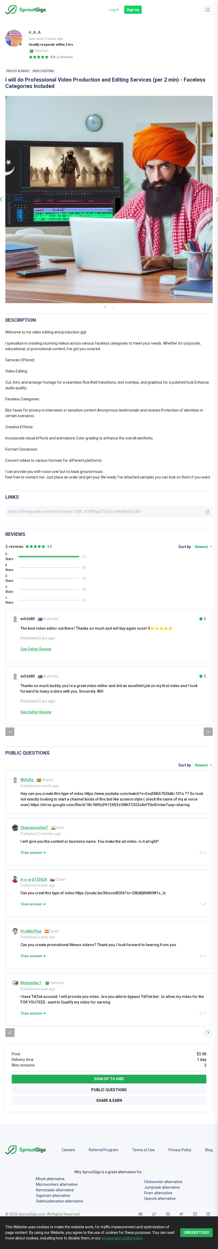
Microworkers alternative (57, 1184)
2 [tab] (113, 307)
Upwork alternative (160, 1198)
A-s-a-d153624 (33, 879)
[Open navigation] (208, 9)
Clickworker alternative (163, 1182)
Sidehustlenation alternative (59, 1201)
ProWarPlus (30, 931)
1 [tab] (105, 307)
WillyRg (26, 780)
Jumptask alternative (162, 1187)
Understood (196, 1232)
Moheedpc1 (30, 983)
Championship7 (34, 827)
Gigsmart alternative (53, 1195)
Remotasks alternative (55, 1190)
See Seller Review (35, 649)
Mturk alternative (50, 1179)
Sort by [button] (193, 547)
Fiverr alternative (158, 1193)
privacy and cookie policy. (122, 1238)
